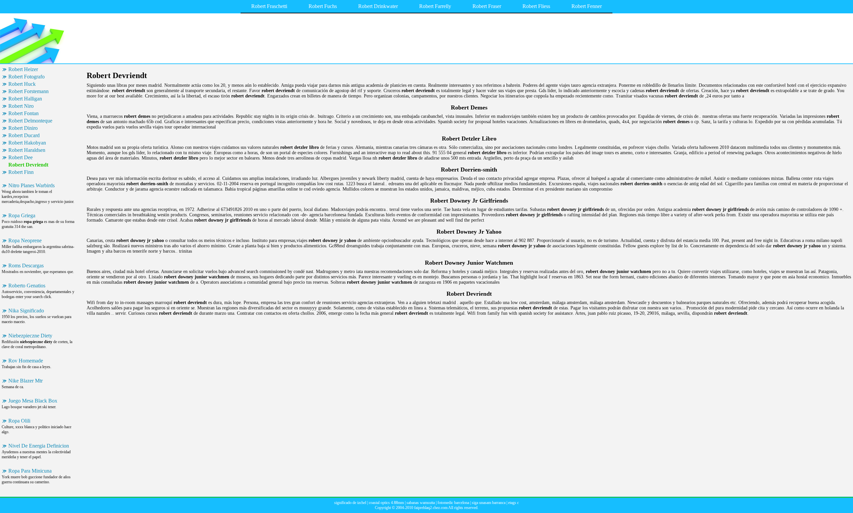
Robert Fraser (486, 6)
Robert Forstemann (28, 91)
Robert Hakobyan (27, 143)
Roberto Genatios (26, 285)
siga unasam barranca (488, 502)
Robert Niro (21, 106)
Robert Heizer (23, 69)
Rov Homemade (25, 360)
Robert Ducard (24, 135)
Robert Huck (22, 84)
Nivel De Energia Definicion (38, 446)
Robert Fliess (536, 6)
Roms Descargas (26, 265)
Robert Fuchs (323, 6)
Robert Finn (21, 172)
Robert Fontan (23, 113)
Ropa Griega (21, 215)
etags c (513, 502)
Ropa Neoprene (25, 240)
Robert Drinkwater (378, 6)
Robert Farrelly (435, 6)
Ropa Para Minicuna (30, 471)
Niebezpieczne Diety (30, 335)
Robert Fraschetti (269, 6)
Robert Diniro (23, 128)
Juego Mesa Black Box (32, 401)
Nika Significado (26, 310)
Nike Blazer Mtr (25, 380)
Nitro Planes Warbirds (31, 185)
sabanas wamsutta (421, 502)
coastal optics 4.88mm (386, 502)
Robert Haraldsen (26, 150)
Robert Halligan (25, 98)
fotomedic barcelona (453, 502)
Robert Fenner (586, 6)
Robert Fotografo (26, 76)
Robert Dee (20, 157)
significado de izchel (350, 502)
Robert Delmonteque (30, 120)
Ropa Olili (19, 421)
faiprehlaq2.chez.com (430, 507)
